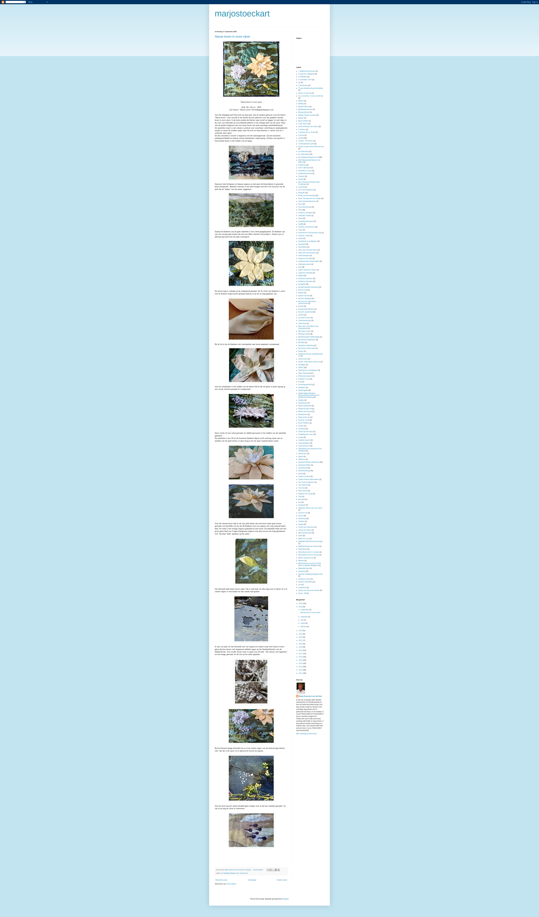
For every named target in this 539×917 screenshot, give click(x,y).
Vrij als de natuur (304, 530)
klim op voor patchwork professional (307, 302)
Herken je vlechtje (305, 258)
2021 (301, 640)
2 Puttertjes (302, 77)
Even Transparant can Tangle (309, 198)
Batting (301, 104)
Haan (300, 230)
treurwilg (301, 499)
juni (302, 620)
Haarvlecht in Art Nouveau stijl (309, 233)
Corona (301, 135)
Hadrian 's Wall (304, 236)
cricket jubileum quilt (306, 144)
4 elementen (303, 85)
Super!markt (303, 468)
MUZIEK (301, 342)
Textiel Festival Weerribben (308, 479)
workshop (302, 571)
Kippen (301, 293)
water (300, 536)
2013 (301, 667)
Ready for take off (305, 409)
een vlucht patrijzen (305, 190)
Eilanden (301, 193)
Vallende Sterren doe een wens (310, 508)
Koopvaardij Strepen (306, 309)
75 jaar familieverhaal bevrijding (310, 88)
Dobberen (302, 165)
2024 (301, 631)
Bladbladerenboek (305, 109)
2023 (301, 634)
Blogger (286, 899)
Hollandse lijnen (304, 264)
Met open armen (304, 331)
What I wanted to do (305, 558)
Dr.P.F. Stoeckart (304, 168)
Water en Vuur (303, 539)
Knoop (300, 306)
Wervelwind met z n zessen (308, 552)
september (305, 610)
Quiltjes (301, 400)
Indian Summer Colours (307, 270)
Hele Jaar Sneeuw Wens (307, 250)
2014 (301, 663)
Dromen (301, 176)
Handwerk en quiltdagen (307, 241)
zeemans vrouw (304, 579)
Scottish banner (304, 440)
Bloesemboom (303, 112)
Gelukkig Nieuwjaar (305, 221)
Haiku (300, 238)
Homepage (252, 880)
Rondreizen (302, 414)
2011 (301, 673)
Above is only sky (304, 93)
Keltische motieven (305, 279)
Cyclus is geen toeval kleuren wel (311, 147)
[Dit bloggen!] (270, 869)
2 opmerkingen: (258, 870)
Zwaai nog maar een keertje (309, 590)
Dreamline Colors (305, 171)
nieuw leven (244, 873)
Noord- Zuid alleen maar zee (309, 362)
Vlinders (301, 521)
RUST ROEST (303, 423)
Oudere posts (282, 880)
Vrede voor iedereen (306, 527)
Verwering (302, 519)
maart (303, 623)
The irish (301, 488)
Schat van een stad (305, 432)
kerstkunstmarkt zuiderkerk (308, 287)
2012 (301, 670)
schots (300, 437)
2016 (301, 657)
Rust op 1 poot (303, 420)
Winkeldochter (303, 568)
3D (299, 82)
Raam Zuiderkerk (304, 406)
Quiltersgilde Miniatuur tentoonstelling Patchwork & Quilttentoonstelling (308, 395)
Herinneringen (303, 256)
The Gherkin (303, 485)
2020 (301, 644)
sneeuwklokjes (304, 443)
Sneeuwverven (304, 446)
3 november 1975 (305, 80)
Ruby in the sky (304, 417)
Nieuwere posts (221, 880)
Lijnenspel (302, 323)
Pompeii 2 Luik (304, 379)
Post (300, 382)
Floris (300, 210)
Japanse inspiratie (305, 273)
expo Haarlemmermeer (307, 201)
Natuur (300, 351)
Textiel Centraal (304, 476)
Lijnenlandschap (304, 320)
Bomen (301, 118)
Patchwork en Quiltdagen (308, 370)
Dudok (300, 179)
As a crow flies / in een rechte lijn (310, 96)
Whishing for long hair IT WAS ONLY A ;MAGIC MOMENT (309, 564)
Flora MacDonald (304, 207)
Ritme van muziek (305, 411)
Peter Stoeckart (304, 373)
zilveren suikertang (305, 582)
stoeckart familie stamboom (308, 462)
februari (304, 627)
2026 (301, 604)
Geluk (300, 218)
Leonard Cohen (304, 318)
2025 (301, 607)
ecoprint (301, 187)
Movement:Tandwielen (307, 340)
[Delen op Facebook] (276, 869)
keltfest (301, 276)
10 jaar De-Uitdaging (306, 74)
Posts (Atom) (231, 884)
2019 (301, 647)
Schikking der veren (305, 434)
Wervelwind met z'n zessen (308, 555)
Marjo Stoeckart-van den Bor (310, 696)
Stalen (300, 457)
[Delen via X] (273, 869)
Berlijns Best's (303, 107)
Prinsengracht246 (305, 385)
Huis (300, 267)
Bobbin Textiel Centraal (307, 115)
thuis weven (302, 491)
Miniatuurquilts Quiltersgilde (309, 337)
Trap (300, 496)
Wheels (301, 561)
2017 (301, 654)
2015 (301, 660)
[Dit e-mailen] (268, 869)
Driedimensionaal (305, 173)
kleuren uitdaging (305, 298)
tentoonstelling (304, 471)
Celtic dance (303, 124)
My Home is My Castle (306, 348)
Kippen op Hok (304, 296)
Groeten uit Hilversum (306, 227)
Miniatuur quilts (304, 334)
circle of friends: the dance (308, 126)
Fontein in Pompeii (305, 213)
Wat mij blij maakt (305, 533)
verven (300, 516)
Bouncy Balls (303, 121)
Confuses (302, 129)
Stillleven (301, 459)
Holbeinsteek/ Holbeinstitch (308, 261)
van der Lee (302, 513)
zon (299, 585)
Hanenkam (302, 247)
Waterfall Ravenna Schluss (308, 546)
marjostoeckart (242, 13)
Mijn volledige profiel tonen (306, 734)
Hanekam (302, 244)
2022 (301, 637)
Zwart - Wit (302, 593)
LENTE (301, 315)
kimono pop (302, 290)
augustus (304, 617)
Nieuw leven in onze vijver (232, 36)
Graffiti (300, 224)
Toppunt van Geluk (305, 494)
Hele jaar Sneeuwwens (307, 253)
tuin (299, 502)
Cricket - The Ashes (305, 141)
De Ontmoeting (304, 154)
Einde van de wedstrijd (307, 195)
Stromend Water (304, 465)
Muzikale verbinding (306, 345)
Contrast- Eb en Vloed (306, 132)
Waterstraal (302, 549)
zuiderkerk (302, 588)
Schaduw (301, 429)
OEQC (300, 367)
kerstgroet (302, 284)
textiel (300, 474)
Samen (301, 426)
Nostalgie (302, 365)
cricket (300, 138)
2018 (301, 650)
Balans (301, 101)
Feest (300, 204)
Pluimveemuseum (305, 376)
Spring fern (302, 454)
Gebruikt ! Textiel (304, 216)
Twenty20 (302, 505)
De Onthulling (303, 151)
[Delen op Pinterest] (278, 869)
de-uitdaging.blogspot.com (230, 873)
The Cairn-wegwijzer (306, 482)
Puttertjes (301, 388)
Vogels (300, 524)
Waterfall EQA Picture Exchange (310, 541)
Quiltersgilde (303, 390)
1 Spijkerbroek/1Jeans (306, 71)
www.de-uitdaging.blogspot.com (310, 574)
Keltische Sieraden (305, 281)
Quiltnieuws (302, 403)
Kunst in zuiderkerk (305, 312)
